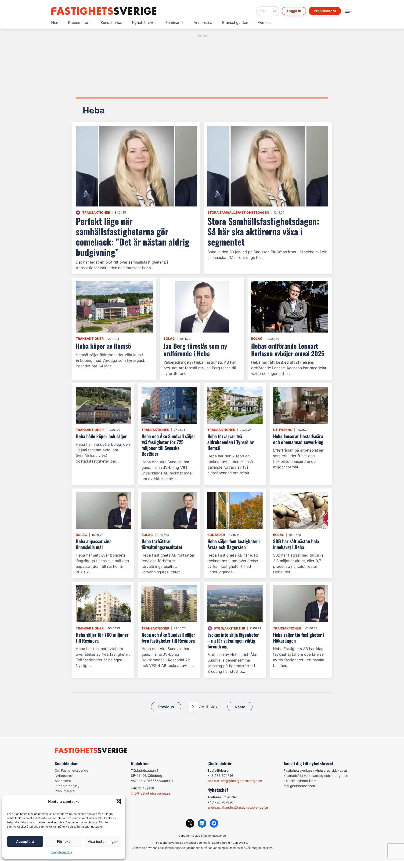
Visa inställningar (102, 841)
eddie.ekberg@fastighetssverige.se (234, 781)
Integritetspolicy (61, 852)
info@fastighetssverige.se (150, 793)
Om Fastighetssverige (71, 770)
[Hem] (103, 11)
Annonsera (203, 22)
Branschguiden (235, 22)
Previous (166, 707)
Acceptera (25, 841)
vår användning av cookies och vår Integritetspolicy (238, 848)
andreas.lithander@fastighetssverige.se (237, 807)
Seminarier (174, 22)
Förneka (64, 841)
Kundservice (111, 22)
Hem (55, 22)
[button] (118, 801)
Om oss (264, 22)
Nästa (240, 707)
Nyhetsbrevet (144, 22)
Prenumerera (79, 22)
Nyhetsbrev (64, 776)
